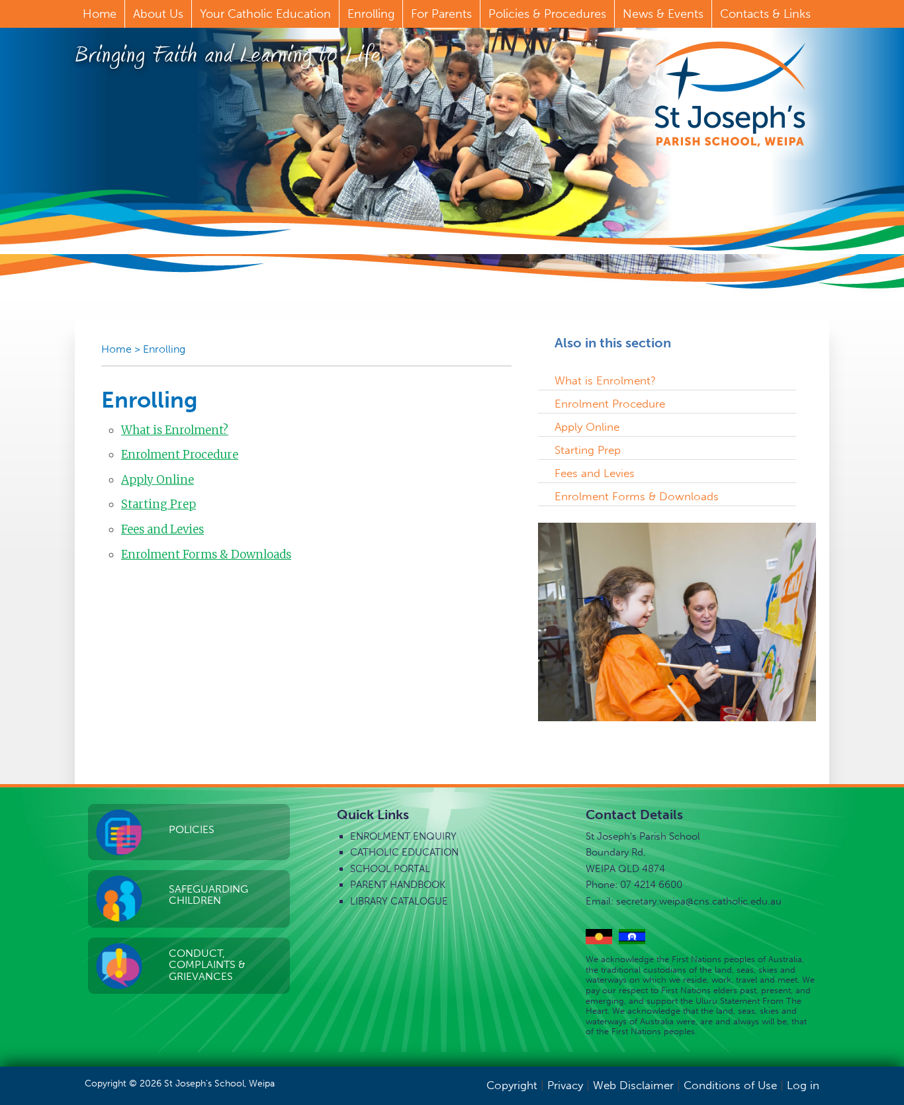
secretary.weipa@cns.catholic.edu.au (699, 901)
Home (116, 349)
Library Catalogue (399, 901)
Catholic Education (404, 852)
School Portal (390, 869)
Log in (803, 1085)
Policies (191, 829)
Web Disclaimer (633, 1085)
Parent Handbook (397, 885)
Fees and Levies (162, 529)
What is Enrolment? (174, 430)
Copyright (511, 1085)
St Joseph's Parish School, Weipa (730, 94)
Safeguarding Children (208, 895)
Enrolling (164, 349)
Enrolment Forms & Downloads (206, 554)
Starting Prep (158, 504)
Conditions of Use (730, 1085)
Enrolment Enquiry (403, 836)
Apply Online (157, 479)
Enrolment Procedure (179, 454)
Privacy (565, 1085)
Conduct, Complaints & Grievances (207, 965)
